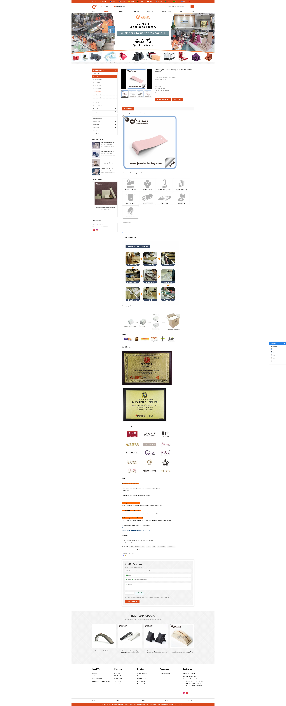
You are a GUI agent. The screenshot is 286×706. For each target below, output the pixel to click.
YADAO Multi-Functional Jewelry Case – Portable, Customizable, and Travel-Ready (108, 168)
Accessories (96, 127)
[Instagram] (97, 230)
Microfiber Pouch (118, 676)
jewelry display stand (139, 546)
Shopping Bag (96, 124)
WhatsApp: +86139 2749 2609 (191, 676)
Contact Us (150, 11)
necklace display (161, 546)
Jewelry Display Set (98, 79)
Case (180, 11)
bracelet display (171, 546)
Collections (95, 130)
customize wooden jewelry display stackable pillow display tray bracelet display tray (156, 652)
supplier (148, 546)
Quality (93, 676)
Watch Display (96, 133)
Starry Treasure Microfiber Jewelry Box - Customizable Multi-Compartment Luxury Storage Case (108, 160)
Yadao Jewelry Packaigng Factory (101, 681)
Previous (92, 196)
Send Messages (132, 601)
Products (106, 11)
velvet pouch (117, 681)
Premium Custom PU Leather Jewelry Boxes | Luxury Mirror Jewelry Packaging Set (108, 142)
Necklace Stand (97, 115)
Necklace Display (98, 85)
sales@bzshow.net (120, 6)
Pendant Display (98, 88)
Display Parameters (163, 99)
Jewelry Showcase (97, 118)
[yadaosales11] (123, 556)
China (131, 546)
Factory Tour (135, 11)
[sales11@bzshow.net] (125, 556)
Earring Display (98, 97)
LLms (176, 704)
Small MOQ (96, 73)
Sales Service (274, 346)
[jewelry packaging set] (143, 37)
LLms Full (181, 704)
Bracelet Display (113, 62)
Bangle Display (98, 94)
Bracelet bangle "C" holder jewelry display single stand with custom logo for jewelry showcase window (182, 652)
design (154, 546)
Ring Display (97, 82)
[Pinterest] (94, 230)
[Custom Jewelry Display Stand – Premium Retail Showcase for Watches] (105, 193)
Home (93, 11)
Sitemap (171, 704)
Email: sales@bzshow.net (190, 679)
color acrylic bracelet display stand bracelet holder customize (144, 570)
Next (117, 196)
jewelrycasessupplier (165, 673)
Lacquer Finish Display (99, 105)
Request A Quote (166, 11)
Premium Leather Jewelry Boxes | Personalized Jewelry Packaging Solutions (108, 151)
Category (99, 62)
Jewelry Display (105, 62)
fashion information (97, 678)
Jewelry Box (96, 108)
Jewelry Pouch (96, 121)
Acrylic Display (98, 102)
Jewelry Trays (96, 112)
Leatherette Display (98, 99)
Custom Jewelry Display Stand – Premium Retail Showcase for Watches (105, 207)
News (192, 11)
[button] (139, 59)
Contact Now (177, 99)
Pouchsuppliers (163, 676)
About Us (120, 11)
